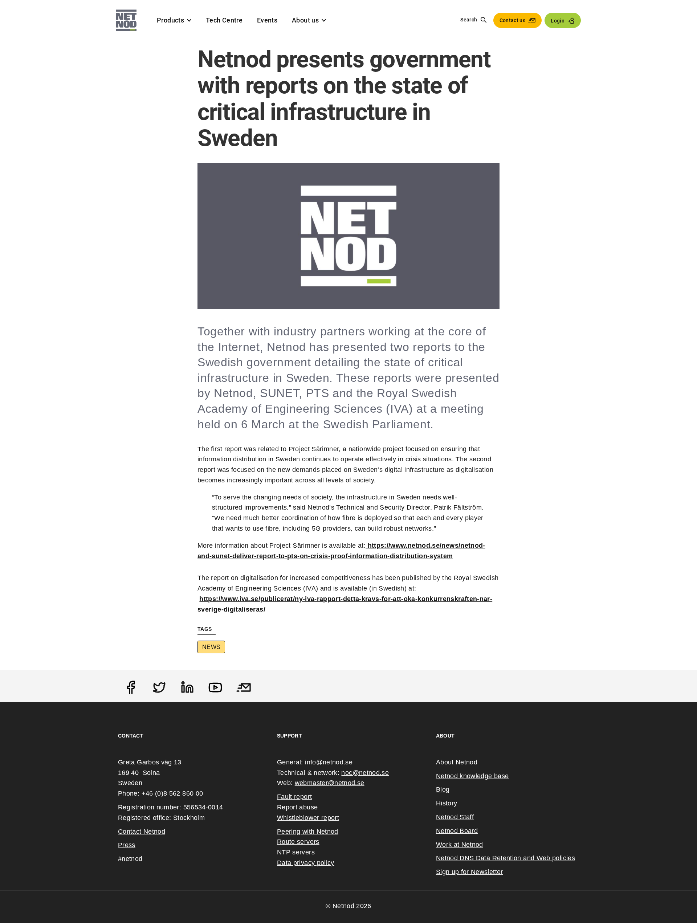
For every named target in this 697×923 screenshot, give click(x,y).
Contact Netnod (141, 831)
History (446, 803)
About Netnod (456, 762)
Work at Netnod (459, 844)
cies (569, 858)
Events (267, 20)
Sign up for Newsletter (469, 871)
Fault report (294, 796)
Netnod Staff (455, 817)
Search (468, 20)
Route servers (298, 841)
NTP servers (296, 852)
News (211, 647)
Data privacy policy (305, 862)
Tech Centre (224, 20)
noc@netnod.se (365, 772)
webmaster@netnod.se (329, 783)
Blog (442, 789)
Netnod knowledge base (472, 776)
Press (126, 845)
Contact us (513, 20)
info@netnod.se (328, 762)
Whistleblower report (308, 817)
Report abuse (297, 807)
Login (557, 21)
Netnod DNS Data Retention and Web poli (499, 858)
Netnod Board (457, 830)
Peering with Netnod (307, 831)
